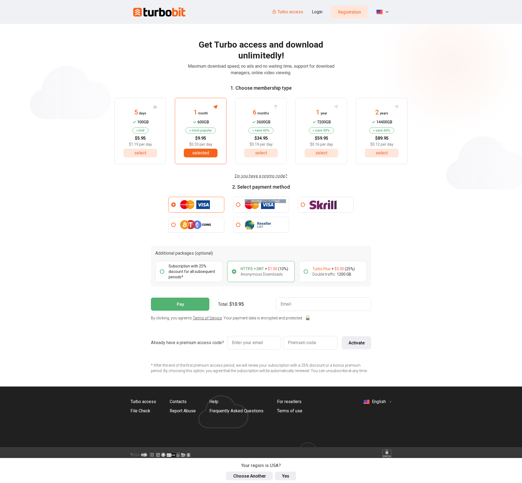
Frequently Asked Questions (236, 410)
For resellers (289, 401)
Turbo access (290, 11)
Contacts (178, 401)
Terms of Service (207, 318)
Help (213, 401)
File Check (140, 410)
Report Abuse (183, 410)
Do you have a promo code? (261, 176)
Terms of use (289, 410)
